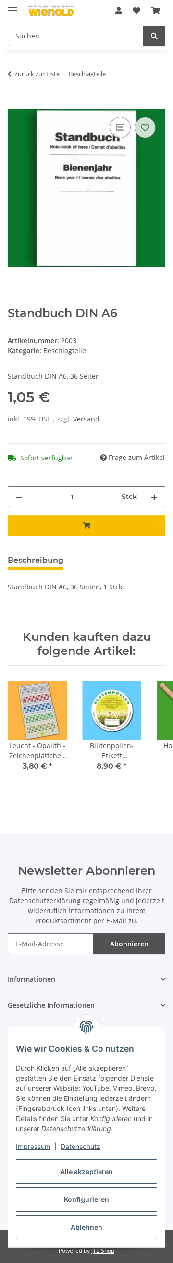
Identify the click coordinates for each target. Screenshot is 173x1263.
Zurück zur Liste (37, 73)
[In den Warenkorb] (15, 104)
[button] (118, 10)
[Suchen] (154, 36)
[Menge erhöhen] (154, 497)
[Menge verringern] (18, 497)
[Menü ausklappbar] (12, 6)
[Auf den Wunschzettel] (145, 127)
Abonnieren (129, 943)
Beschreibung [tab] (35, 560)
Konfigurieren (86, 1199)
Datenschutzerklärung (45, 900)
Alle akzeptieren (86, 1171)
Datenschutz (80, 1146)
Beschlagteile (64, 350)
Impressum (33, 1146)
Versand (86, 418)
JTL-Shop (102, 1251)
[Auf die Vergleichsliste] (120, 127)
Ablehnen (86, 1227)
